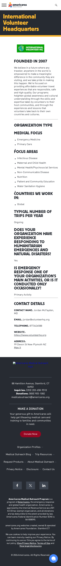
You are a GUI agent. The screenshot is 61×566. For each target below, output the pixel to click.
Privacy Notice (14, 469)
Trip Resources (43, 454)
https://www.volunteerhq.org (30, 335)
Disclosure (32, 469)
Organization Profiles (29, 447)
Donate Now (30, 434)
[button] (53, 558)
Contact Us (49, 469)
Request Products (13, 462)
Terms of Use (43, 543)
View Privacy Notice (26, 543)
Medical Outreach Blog (18, 454)
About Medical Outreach (41, 462)
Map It (17, 348)
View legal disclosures (31, 546)
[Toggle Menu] (4, 5)
